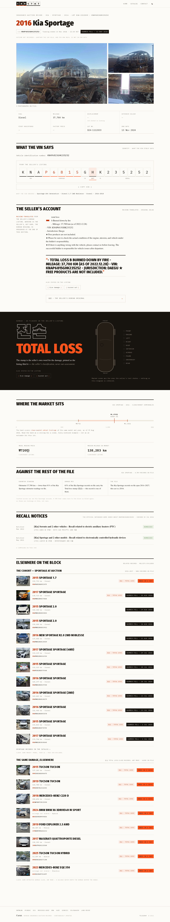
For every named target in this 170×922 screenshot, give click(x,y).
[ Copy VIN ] (85, 187)
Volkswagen (74, 910)
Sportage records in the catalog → (33, 749)
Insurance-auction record (29, 15)
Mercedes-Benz (43, 910)
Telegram (143, 916)
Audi (58, 910)
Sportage (56, 15)
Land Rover (85, 910)
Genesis (65, 910)
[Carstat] (28, 4)
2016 (66, 15)
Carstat (19, 915)
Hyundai (28, 910)
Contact (144, 4)
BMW (52, 910)
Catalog (134, 4)
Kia (47, 15)
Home (125, 4)
